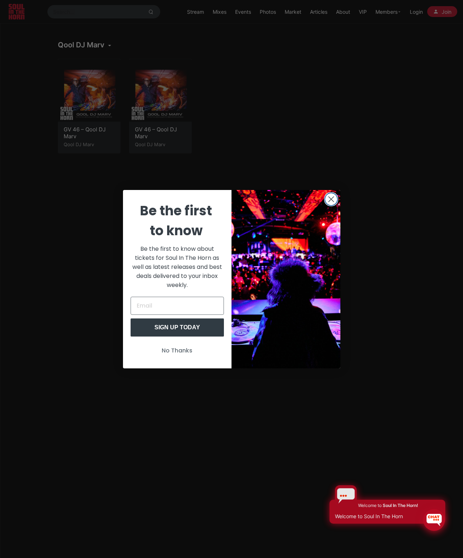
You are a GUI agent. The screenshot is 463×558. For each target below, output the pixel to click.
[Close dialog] (331, 199)
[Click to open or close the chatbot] (434, 520)
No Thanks (177, 350)
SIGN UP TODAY (177, 327)
